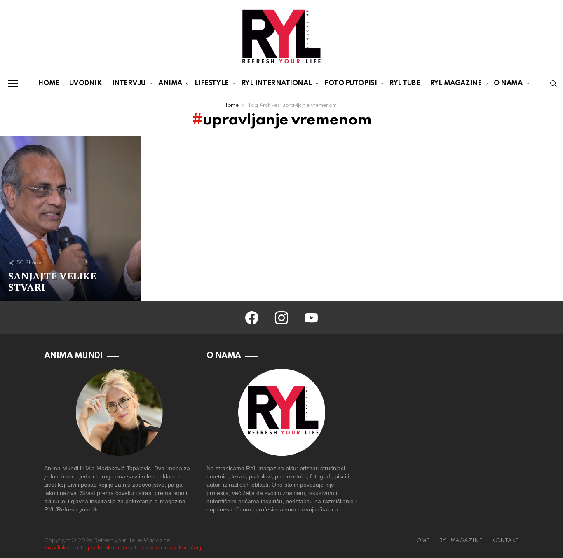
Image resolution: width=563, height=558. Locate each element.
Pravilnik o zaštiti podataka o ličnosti (91, 548)
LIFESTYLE (212, 83)
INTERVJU (129, 83)
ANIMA (170, 83)
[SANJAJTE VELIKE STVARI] (70, 218)
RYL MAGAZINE (456, 83)
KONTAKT (505, 540)
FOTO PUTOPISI (350, 83)
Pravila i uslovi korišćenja (173, 548)
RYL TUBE (404, 83)
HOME (48, 83)
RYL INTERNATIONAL (276, 83)
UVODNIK (85, 83)
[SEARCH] (553, 83)
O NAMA (508, 83)
